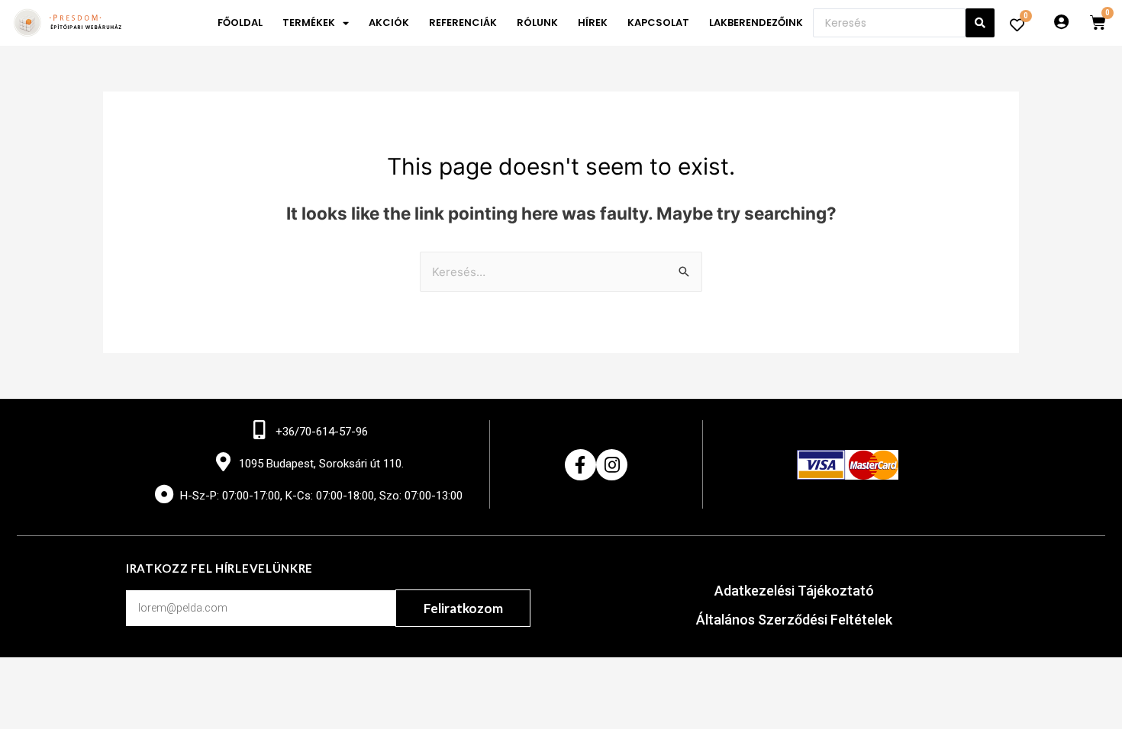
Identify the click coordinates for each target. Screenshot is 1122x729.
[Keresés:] (561, 272)
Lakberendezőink (756, 22)
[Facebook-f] (580, 464)
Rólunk (537, 22)
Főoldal (240, 22)
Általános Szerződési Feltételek (794, 620)
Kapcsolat (658, 22)
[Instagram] (611, 464)
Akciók (389, 22)
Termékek (308, 22)
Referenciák (463, 22)
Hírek (593, 22)
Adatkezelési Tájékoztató (794, 591)
